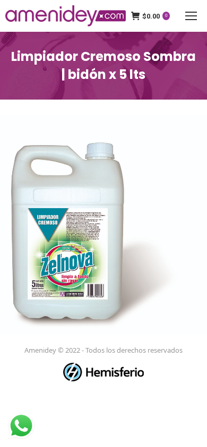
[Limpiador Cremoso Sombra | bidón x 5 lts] (103, 225)
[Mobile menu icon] (191, 15)
